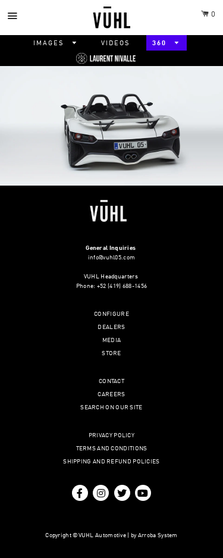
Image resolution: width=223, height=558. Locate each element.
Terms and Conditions (111, 449)
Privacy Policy (111, 435)
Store (111, 353)
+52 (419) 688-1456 (122, 286)
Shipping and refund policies (111, 462)
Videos (115, 43)
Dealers (111, 327)
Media (111, 340)
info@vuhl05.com (112, 258)
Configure (111, 314)
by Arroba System (154, 535)
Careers (111, 394)
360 (160, 43)
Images (50, 43)
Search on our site (111, 407)
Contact (111, 381)
